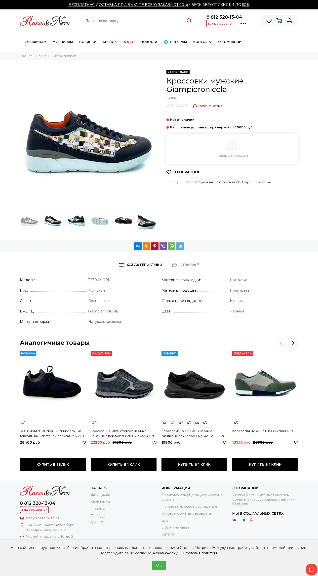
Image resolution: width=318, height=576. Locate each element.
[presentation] (281, 343)
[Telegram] (180, 246)
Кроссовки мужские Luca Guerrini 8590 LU (265, 431)
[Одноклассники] (146, 246)
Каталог (191, 182)
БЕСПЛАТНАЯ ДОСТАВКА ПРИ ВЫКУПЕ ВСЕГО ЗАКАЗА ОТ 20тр (128, 4)
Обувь (247, 182)
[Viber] (163, 246)
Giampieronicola (228, 182)
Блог (165, 520)
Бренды (110, 42)
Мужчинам (63, 42)
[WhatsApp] (171, 246)
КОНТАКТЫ (202, 42)
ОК (159, 565)
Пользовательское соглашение (189, 506)
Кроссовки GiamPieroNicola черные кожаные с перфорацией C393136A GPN (122, 433)
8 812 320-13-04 (224, 17)
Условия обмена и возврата (186, 513)
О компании (229, 42)
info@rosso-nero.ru (42, 518)
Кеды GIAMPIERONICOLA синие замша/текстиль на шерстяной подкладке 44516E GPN (52, 433)
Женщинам (35, 42)
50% (246, 4)
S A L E (129, 42)
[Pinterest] (155, 246)
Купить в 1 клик (53, 464)
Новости (149, 42)
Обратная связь (175, 527)
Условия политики (202, 553)
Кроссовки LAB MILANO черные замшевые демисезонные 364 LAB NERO (193, 433)
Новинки (87, 42)
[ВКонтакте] (138, 246)
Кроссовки (262, 182)
